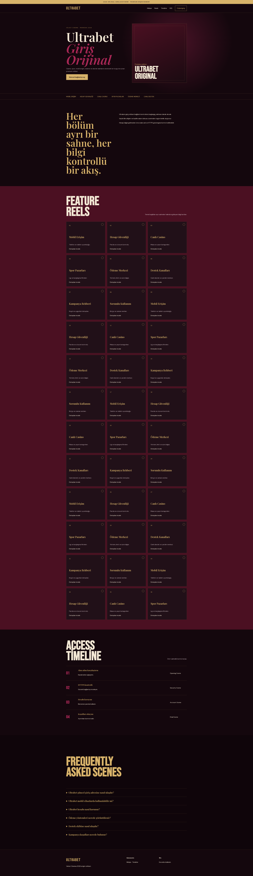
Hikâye (149, 8)
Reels (156, 8)
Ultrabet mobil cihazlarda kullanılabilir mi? (91, 801)
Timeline (164, 8)
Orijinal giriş (181, 8)
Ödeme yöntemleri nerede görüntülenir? (90, 817)
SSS (171, 8)
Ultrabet (73, 8)
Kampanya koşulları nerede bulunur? (88, 834)
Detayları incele (74, 249)
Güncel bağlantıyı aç (77, 77)
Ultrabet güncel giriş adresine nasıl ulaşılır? (91, 792)
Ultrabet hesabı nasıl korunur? (84, 809)
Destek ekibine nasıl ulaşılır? (84, 826)
